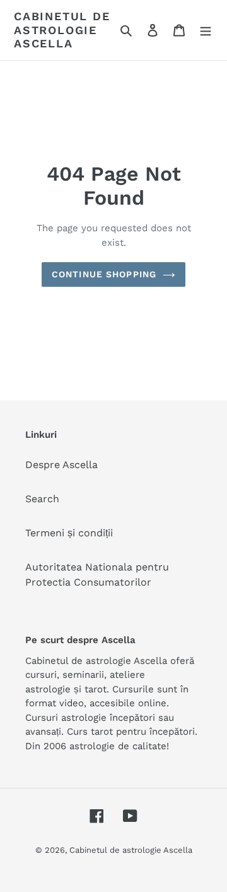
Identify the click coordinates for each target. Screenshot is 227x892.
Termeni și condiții (69, 533)
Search (42, 499)
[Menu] (205, 30)
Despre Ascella (61, 465)
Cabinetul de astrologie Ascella (62, 29)
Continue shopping (104, 274)
